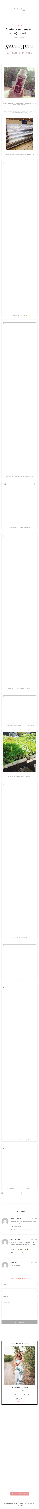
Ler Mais (19, 1401)
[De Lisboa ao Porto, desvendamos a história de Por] (20, 1434)
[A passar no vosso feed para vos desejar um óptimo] (20, 1427)
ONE (18, 315)
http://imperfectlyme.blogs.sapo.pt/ (21, 1230)
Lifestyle (19, 25)
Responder (34, 1218)
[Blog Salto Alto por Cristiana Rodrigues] (19, 9)
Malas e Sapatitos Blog (17, 1253)
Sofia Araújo (15, 1239)
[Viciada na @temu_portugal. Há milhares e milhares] (20, 1481)
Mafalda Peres (15, 1218)
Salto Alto (14, 1262)
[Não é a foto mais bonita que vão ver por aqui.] (20, 1443)
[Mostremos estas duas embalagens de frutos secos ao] (20, 1465)
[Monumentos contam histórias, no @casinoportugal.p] (20, 1453)
